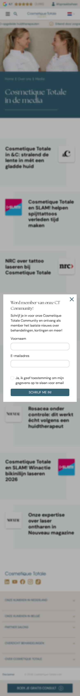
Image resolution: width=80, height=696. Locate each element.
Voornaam (18, 338)
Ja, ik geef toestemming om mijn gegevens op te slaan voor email (40, 380)
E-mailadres (20, 356)
